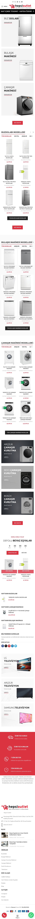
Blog (2, 886)
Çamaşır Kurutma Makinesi (8, 860)
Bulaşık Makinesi (9, 270)
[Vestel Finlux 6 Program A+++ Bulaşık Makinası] (4, 626)
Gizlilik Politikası (5, 877)
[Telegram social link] (22, 2)
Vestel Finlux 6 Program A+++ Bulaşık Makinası (19, 625)
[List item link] (17, 825)
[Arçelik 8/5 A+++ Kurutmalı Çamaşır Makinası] (4, 613)
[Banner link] (17, 30)
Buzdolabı (4, 853)
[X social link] (15, 2)
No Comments (20, 837)
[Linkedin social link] (20, 2)
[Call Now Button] (4, 915)
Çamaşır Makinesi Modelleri (9, 370)
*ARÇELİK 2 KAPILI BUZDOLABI (18, 597)
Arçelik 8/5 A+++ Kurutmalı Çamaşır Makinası (19, 611)
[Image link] (14, 807)
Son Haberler (5, 900)
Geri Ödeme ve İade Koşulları (9, 880)
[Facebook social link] (13, 2)
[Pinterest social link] (17, 2)
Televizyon (4, 869)
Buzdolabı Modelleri (9, 159)
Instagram (4, 893)
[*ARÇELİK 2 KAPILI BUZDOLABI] (4, 599)
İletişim (3, 883)
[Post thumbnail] (4, 835)
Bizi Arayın (9, 571)
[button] (31, 915)
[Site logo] (20, 6)
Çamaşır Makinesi (6, 863)
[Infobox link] (17, 737)
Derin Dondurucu (6, 866)
